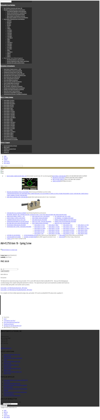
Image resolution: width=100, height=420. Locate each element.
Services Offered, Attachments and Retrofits (74, 235)
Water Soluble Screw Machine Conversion (16, 16)
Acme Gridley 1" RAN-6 (9, 110)
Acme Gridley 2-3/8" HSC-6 (9, 122)
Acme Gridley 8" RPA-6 (8, 134)
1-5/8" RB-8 (9, 36)
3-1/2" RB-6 (9, 47)
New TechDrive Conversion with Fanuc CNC (13, 8)
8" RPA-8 (8, 56)
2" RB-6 (8, 39)
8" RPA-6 (8, 55)
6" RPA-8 (8, 53)
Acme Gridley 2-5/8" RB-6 (9, 124)
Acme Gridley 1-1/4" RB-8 (9, 113)
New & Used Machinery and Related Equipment (76, 176)
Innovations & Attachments (8, 66)
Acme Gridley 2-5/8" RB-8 (9, 125)
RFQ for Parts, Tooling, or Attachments (72, 237)
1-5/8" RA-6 (9, 33)
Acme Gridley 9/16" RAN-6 (9, 103)
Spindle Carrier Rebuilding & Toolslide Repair (16, 13)
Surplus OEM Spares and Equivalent (72, 179)
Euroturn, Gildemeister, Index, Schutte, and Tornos (18, 61)
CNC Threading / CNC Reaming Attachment (13, 86)
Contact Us (6, 152)
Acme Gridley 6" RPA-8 (8, 133)
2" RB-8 (8, 41)
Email (2, 404)
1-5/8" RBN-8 (9, 38)
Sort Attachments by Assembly (11, 139)
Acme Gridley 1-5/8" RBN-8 (9, 117)
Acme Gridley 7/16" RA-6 (9, 100)
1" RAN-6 (9, 28)
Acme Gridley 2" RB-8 (8, 120)
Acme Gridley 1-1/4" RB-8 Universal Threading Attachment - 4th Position (16, 290)
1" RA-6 (8, 27)
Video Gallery (7, 147)
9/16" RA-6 (9, 22)
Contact (5, 159)
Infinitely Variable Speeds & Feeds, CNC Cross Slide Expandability (39, 176)
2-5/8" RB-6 (9, 44)
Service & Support (5, 142)
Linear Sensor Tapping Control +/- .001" (12, 69)
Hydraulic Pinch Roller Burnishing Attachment (14, 89)
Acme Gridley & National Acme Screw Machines (14, 19)
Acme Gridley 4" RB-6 (8, 130)
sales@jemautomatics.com (6, 348)
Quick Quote (6, 150)
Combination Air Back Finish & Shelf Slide (13, 72)
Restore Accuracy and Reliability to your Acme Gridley (40, 192)
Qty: (1, 269)
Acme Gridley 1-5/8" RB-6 (9, 114)
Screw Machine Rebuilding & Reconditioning (16, 11)
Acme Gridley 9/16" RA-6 (9, 102)
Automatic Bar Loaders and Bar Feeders (15, 63)
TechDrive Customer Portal (10, 149)
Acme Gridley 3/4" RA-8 (9, 106)
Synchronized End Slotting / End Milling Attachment (15, 94)
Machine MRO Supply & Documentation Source (46, 237)
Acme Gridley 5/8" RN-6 (9, 105)
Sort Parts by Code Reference (10, 138)
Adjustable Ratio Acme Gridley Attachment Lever (15, 75)
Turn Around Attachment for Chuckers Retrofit (14, 74)
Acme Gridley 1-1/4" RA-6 (9, 111)
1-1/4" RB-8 (9, 31)
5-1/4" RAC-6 (9, 52)
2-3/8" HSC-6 (9, 42)
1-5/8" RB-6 (9, 34)
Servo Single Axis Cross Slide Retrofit (12, 77)
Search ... (2, 166)
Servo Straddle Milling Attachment (11, 83)
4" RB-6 (8, 50)
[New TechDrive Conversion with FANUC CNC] (29, 184)
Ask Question (3, 278)
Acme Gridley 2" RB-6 (8, 119)
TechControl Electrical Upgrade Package (16, 14)
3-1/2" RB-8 (9, 48)
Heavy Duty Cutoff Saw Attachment (12, 91)
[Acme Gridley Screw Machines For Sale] (31, 205)
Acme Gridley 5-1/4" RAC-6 (9, 131)
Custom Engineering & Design (10, 146)
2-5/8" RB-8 (9, 45)
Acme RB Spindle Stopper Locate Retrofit (13, 70)
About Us (6, 158)
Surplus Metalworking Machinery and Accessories (36, 213)
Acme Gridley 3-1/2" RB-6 (9, 127)
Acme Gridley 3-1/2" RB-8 (9, 128)
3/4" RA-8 (9, 25)
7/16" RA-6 (9, 20)
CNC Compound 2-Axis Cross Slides (11, 84)
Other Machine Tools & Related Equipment (16, 213)
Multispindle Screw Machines (8, 5)
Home (5, 156)
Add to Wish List (4, 274)
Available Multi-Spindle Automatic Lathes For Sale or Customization (42, 197)
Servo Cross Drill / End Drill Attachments (13, 81)
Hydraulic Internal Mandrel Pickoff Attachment (14, 88)
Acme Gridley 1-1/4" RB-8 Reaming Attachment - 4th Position (14, 288)
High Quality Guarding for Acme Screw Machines (17, 17)
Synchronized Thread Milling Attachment (13, 92)
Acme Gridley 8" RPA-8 (8, 136)
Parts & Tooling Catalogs (7, 97)
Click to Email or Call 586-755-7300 (19, 238)
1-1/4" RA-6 (9, 30)
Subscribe (4, 405)
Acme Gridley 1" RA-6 (8, 108)
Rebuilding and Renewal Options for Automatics (14, 10)
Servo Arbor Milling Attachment (11, 80)
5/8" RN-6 (9, 24)
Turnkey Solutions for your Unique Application (47, 235)
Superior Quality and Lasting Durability (74, 178)
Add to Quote (5, 271)
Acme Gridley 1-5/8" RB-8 (9, 116)
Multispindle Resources (66, 181)
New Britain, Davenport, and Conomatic (15, 59)
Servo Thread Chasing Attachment (11, 78)
